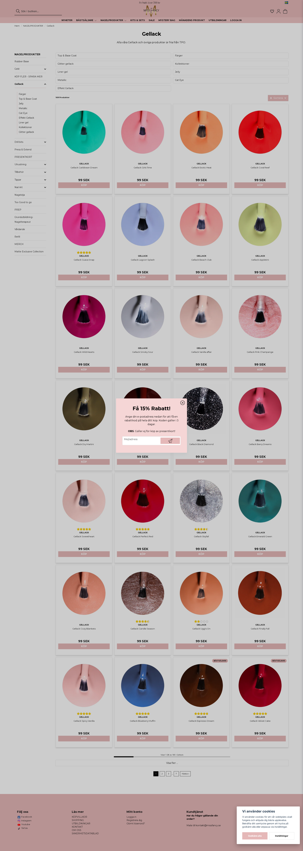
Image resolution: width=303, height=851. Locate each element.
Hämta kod (170, 441)
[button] (182, 403)
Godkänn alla (255, 836)
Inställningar (281, 836)
